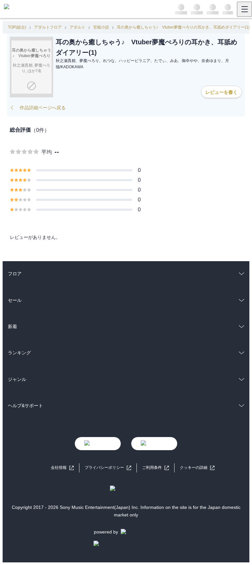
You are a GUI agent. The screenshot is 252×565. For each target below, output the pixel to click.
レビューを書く (221, 92)
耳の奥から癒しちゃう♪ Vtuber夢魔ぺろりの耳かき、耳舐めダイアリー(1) (183, 27)
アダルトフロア (48, 27)
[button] (197, 467)
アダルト (77, 27)
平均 (46, 152)
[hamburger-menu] (244, 9)
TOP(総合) (17, 27)
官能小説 (101, 27)
